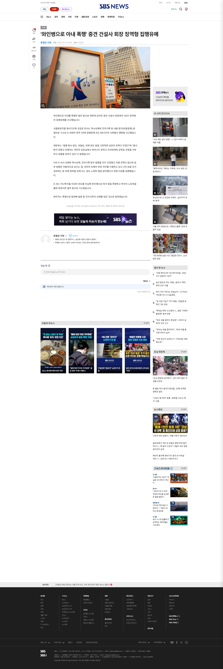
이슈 (42, 628)
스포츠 (95, 17)
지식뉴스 (171, 600)
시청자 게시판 (152, 621)
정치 (56, 17)
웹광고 (70, 642)
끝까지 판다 (108, 623)
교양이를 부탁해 (131, 606)
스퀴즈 (171, 609)
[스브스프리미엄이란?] (172, 468)
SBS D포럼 (173, 622)
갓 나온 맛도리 (130, 620)
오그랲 (155, 474)
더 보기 (145, 322)
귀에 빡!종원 (130, 603)
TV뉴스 (121, 17)
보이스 (85, 617)
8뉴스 (48, 17)
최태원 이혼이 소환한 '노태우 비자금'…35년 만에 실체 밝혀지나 (77, 243)
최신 (42, 600)
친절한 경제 (108, 606)
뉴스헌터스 (65, 603)
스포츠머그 (129, 600)
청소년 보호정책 (148, 657)
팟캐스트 (171, 603)
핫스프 (155, 489)
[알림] (186, 9)
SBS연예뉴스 (173, 615)
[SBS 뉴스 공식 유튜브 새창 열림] (172, 642)
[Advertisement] (95, 307)
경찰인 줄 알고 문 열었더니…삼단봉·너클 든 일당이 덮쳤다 (75, 239)
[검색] (180, 9)
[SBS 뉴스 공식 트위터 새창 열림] (181, 642)
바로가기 (150, 595)
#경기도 (174, 9)
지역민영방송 (159, 642)
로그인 (168, 3)
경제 (63, 17)
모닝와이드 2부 (67, 609)
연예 (102, 17)
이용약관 (79, 642)
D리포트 (107, 612)
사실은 (107, 600)
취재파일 (111, 17)
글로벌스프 (156, 503)
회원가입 (177, 3)
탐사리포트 (108, 618)
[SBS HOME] (186, 2)
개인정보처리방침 (91, 642)
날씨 (149, 600)
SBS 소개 (45, 642)
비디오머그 (129, 595)
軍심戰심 (86, 600)
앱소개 (150, 615)
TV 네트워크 (45, 624)
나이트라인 (65, 618)
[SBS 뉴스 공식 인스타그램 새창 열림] (186, 642)
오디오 (85, 609)
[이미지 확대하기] (43, 105)
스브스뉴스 (129, 615)
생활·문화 (85, 17)
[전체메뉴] (42, 17)
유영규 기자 (58, 235)
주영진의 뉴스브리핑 (68, 612)
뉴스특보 (64, 624)
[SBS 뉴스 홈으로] (114, 6)
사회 (69, 17)
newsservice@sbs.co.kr (112, 655)
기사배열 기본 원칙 (135, 657)
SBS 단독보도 (109, 603)
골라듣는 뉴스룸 (88, 614)
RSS (149, 618)
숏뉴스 (150, 609)
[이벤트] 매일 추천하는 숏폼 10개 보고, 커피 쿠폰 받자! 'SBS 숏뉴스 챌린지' (82, 584)
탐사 (106, 626)
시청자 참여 (59, 642)
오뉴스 (64, 615)
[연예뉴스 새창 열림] (170, 96)
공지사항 (150, 628)
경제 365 (108, 609)
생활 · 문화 (44, 615)
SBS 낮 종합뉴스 (88, 623)
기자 (149, 612)
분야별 (43, 595)
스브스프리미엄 (174, 595)
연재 (106, 595)
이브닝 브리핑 (87, 603)
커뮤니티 (171, 606)
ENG (160, 3)
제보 (149, 603)
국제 (76, 17)
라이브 (150, 606)
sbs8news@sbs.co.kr (116, 651)
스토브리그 (129, 609)
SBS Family (144, 642)
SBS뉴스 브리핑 (88, 620)
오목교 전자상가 (131, 623)
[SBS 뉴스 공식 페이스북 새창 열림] (177, 642)
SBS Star (172, 619)
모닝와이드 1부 (66, 606)
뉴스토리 (64, 621)
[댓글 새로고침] (49, 265)
